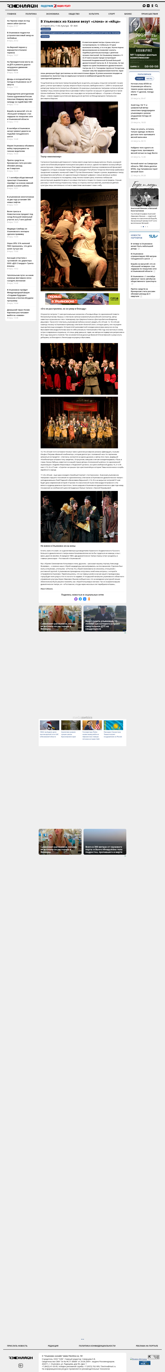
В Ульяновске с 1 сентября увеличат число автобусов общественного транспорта (143, 278)
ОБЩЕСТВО (74, 14)
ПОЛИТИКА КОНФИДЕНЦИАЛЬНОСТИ (97, 1345)
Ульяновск (46, 29)
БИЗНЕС (128, 14)
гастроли (45, 36)
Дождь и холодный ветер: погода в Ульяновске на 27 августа (19, 82)
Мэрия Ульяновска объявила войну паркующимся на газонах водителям (20, 148)
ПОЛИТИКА (31, 14)
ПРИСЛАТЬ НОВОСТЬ (17, 1345)
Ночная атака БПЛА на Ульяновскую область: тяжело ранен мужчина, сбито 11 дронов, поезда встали (142, 89)
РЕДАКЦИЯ (53, 1345)
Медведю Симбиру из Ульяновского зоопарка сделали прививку (18, 231)
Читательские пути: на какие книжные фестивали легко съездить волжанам (20, 278)
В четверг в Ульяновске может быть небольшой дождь (142, 246)
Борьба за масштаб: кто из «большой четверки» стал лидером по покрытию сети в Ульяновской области (143, 267)
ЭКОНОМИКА (52, 14)
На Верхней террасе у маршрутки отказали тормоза (17, 50)
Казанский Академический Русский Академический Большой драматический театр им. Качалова (80, 33)
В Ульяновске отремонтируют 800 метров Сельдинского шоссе (143, 256)
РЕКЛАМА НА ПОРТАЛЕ (147, 1345)
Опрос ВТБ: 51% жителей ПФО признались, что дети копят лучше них (19, 246)
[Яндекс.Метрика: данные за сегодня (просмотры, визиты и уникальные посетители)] (138, 1359)
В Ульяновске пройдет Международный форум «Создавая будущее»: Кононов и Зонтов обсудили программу (20, 295)
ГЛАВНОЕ (11, 14)
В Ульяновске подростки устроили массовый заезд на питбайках (20, 35)
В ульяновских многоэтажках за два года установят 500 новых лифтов (20, 199)
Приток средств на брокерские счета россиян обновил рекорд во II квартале (143, 292)
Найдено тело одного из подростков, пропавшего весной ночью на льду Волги (144, 150)
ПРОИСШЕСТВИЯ (149, 14)
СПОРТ (111, 14)
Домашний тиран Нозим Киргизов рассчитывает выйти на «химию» (18, 312)
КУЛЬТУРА (94, 14)
